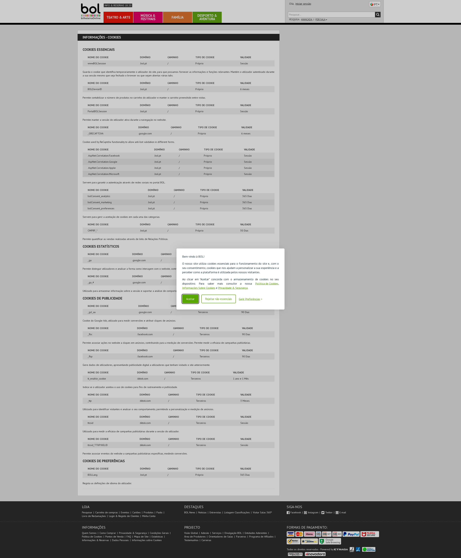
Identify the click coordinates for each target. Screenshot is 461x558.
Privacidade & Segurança (233, 288)
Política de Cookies (266, 283)
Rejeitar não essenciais (218, 299)
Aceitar (190, 299)
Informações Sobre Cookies (198, 288)
